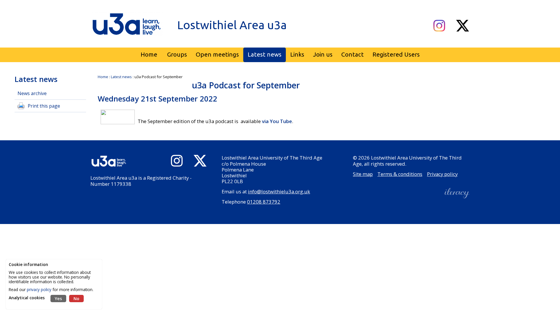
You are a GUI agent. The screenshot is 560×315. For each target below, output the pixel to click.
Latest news (121, 76)
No (76, 298)
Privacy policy (442, 174)
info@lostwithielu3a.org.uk (279, 191)
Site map (363, 174)
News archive (32, 93)
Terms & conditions (399, 174)
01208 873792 (263, 201)
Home (103, 76)
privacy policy (39, 289)
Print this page (44, 106)
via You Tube (277, 121)
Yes (58, 298)
